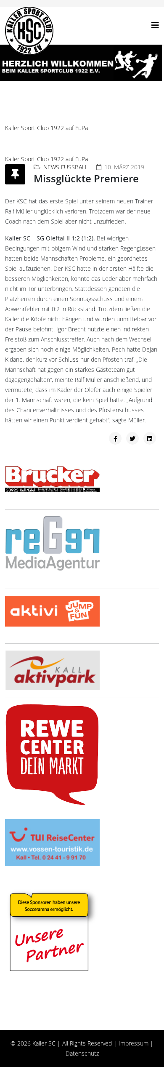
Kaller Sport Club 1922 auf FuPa (46, 128)
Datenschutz (82, 1053)
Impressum (133, 1043)
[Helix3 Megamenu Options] (155, 25)
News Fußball (65, 167)
